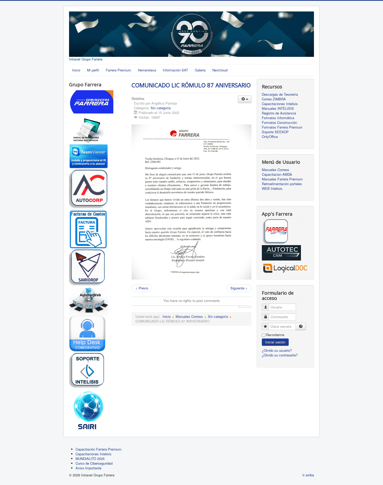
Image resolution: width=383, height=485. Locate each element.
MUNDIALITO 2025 (90, 458)
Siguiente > (239, 288)
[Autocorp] (88, 188)
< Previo (141, 288)
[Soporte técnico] (88, 155)
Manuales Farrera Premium (282, 179)
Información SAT (175, 70)
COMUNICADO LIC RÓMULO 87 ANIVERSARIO (191, 85)
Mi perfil (93, 70)
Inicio (76, 70)
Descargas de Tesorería (280, 94)
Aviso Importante (88, 467)
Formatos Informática (278, 118)
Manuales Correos (189, 316)
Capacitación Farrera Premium (98, 449)
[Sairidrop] (87, 266)
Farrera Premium (118, 70)
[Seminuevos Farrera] (91, 103)
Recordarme (275, 334)
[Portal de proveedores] (88, 130)
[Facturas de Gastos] (88, 228)
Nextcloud (219, 70)
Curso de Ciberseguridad (94, 463)
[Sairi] (88, 409)
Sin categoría (161, 107)
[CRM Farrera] (281, 252)
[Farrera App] (275, 231)
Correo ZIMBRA (274, 99)
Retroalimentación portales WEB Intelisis (282, 186)
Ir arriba (308, 474)
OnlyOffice (270, 136)
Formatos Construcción (279, 122)
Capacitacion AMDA (277, 174)
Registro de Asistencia (279, 113)
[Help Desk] (87, 333)
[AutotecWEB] (88, 300)
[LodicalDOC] (285, 266)
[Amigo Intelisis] (86, 369)
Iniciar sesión (275, 342)
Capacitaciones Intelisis (280, 103)
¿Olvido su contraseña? (280, 355)
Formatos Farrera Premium (282, 127)
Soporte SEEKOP (275, 132)
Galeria (200, 70)
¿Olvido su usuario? (277, 350)
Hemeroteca (147, 70)
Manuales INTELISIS (278, 108)
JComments (244, 307)
